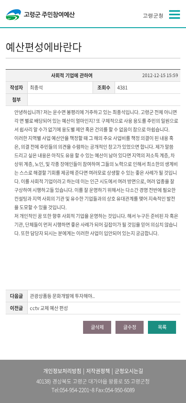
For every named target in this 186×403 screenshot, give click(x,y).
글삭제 (97, 327)
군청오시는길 (129, 371)
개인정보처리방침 (62, 371)
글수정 (129, 327)
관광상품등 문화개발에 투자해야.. (62, 296)
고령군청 (153, 16)
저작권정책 (98, 371)
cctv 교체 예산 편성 (49, 308)
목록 (162, 327)
